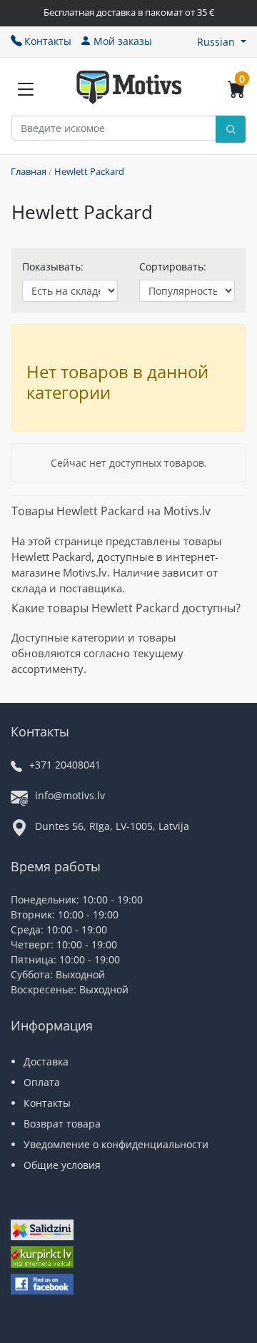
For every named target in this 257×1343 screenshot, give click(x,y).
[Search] (231, 129)
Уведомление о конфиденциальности (116, 1144)
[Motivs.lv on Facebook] (42, 1285)
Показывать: (53, 266)
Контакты (47, 41)
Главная (28, 171)
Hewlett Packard (89, 171)
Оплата (42, 1082)
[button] (221, 42)
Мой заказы (123, 41)
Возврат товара (62, 1123)
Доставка (46, 1061)
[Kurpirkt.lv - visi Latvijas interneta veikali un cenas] (42, 1259)
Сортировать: (172, 266)
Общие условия (62, 1165)
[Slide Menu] (25, 89)
